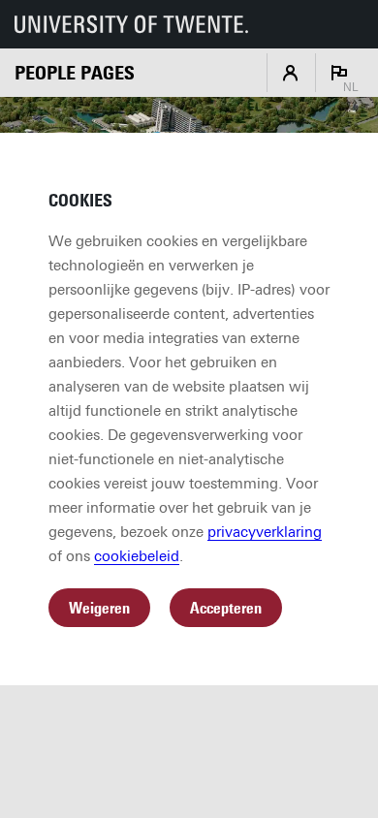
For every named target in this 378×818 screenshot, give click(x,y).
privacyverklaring (264, 532)
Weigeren (99, 608)
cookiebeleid (136, 556)
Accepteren (226, 608)
